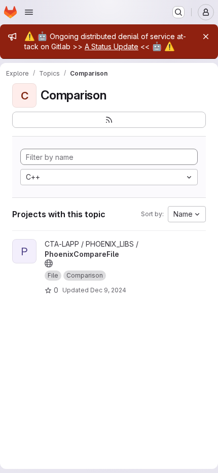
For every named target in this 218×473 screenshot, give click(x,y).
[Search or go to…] (178, 12)
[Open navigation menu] (29, 12)
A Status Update (111, 46)
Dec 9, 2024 (108, 290)
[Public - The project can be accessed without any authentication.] (49, 263)
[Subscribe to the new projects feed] (109, 120)
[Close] (206, 36)
